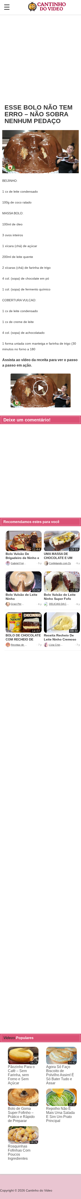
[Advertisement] (40, 59)
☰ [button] (7, 7)
